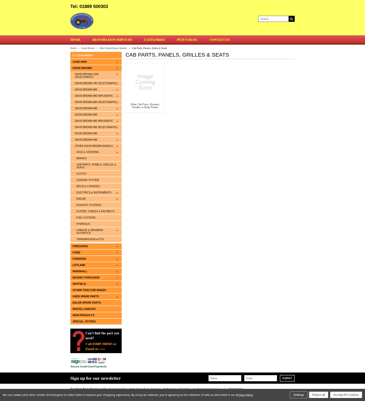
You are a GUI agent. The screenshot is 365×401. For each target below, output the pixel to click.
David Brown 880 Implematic (94, 95)
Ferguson (80, 246)
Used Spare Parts (86, 296)
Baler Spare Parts (87, 302)
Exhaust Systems (88, 205)
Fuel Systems (86, 217)
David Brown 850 (86, 89)
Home (73, 48)
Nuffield (79, 283)
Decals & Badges (88, 186)
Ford (76, 252)
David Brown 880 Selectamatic (96, 102)
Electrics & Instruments (93, 192)
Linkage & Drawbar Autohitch (89, 231)
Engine (81, 198)
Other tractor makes (89, 290)
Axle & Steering (87, 152)
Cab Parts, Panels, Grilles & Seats (96, 166)
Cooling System (87, 180)
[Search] (292, 19)
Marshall (80, 271)
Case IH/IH (80, 61)
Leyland (79, 265)
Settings (298, 394)
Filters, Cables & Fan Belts (95, 211)
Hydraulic (83, 223)
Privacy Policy (244, 395)
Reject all (318, 394)
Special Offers (84, 321)
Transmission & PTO (90, 239)
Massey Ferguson (86, 277)
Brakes (81, 158)
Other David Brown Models (113, 48)
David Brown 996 (86, 139)
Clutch (81, 173)
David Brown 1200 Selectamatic (86, 75)
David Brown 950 (86, 114)
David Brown (88, 48)
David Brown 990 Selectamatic (96, 127)
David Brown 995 (86, 133)
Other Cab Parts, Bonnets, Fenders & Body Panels (145, 106)
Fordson (79, 258)
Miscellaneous (84, 308)
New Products (83, 315)
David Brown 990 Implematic (94, 120)
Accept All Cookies (346, 394)
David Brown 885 (86, 108)
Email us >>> (95, 348)
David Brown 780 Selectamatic (96, 83)
